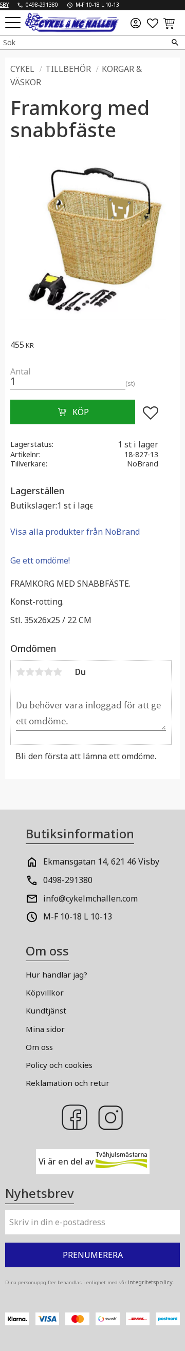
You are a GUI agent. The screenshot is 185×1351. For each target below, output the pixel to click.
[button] (14, 23)
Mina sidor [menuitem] (45, 1029)
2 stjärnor (29, 672)
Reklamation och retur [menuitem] (67, 1083)
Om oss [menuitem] (39, 1047)
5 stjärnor (57, 672)
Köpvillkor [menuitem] (45, 992)
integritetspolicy (150, 1282)
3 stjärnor (39, 672)
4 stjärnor (48, 672)
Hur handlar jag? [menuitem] (56, 974)
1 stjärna (20, 672)
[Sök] (174, 42)
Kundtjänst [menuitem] (46, 1010)
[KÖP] (72, 412)
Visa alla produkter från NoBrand (75, 531)
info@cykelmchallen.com (90, 898)
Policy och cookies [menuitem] (59, 1065)
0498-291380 (67, 880)
